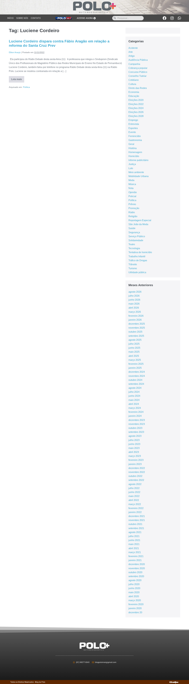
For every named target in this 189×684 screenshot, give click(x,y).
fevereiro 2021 (136, 556)
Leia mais (17, 78)
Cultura (132, 84)
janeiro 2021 (135, 560)
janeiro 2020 (135, 608)
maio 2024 (134, 400)
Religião (132, 216)
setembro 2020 (136, 576)
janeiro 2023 (135, 464)
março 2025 (134, 360)
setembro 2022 (136, 480)
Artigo (131, 56)
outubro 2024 (135, 380)
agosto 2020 (134, 580)
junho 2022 (134, 492)
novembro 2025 (136, 328)
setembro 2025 (136, 336)
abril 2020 (133, 596)
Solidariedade (135, 240)
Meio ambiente (136, 172)
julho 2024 (134, 392)
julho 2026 (134, 296)
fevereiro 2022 (136, 508)
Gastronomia (135, 140)
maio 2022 (134, 496)
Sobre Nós (22, 18)
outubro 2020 (135, 572)
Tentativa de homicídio (140, 252)
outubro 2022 (135, 476)
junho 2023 (134, 444)
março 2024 (134, 408)
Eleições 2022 (136, 104)
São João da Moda (138, 224)
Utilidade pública (137, 272)
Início (10, 18)
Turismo (132, 268)
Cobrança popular (137, 68)
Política (26, 87)
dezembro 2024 (136, 372)
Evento (132, 132)
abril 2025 (133, 356)
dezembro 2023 (136, 420)
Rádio (131, 212)
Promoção (133, 208)
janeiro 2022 (135, 512)
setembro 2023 (136, 432)
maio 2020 (134, 592)
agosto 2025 (134, 340)
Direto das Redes (137, 88)
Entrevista (133, 124)
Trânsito (132, 264)
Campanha (134, 64)
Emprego (133, 120)
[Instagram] (172, 18)
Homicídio (133, 156)
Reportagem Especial (139, 220)
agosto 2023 (134, 436)
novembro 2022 (136, 472)
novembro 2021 (136, 520)
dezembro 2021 (136, 516)
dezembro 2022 (136, 468)
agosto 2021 (134, 532)
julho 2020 (134, 584)
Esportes (133, 128)
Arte (130, 52)
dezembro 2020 (136, 564)
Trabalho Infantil (136, 256)
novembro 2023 (136, 424)
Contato (36, 18)
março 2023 (134, 456)
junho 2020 (134, 588)
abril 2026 (133, 307)
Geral (131, 144)
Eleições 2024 (136, 108)
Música (132, 184)
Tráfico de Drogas (137, 260)
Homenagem (135, 152)
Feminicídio (134, 136)
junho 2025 (134, 348)
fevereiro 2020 (136, 604)
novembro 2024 (136, 376)
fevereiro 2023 (136, 460)
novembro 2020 (136, 568)
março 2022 (134, 504)
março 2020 (134, 600)
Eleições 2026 (136, 112)
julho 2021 (134, 536)
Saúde (131, 228)
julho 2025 (134, 344)
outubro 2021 (135, 524)
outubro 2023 (135, 428)
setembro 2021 (136, 528)
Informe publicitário (138, 160)
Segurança (134, 232)
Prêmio (132, 204)
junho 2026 (134, 300)
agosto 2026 (134, 292)
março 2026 (134, 312)
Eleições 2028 (136, 116)
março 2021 (134, 552)
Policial (132, 196)
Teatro (131, 244)
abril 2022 (133, 500)
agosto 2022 (134, 484)
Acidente (133, 48)
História (132, 148)
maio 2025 (134, 352)
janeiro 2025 (135, 368)
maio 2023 (134, 448)
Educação (133, 96)
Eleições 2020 (136, 100)
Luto (130, 168)
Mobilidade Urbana (138, 176)
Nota (130, 188)
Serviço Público (136, 236)
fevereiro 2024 (136, 412)
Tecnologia (134, 248)
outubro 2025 (135, 332)
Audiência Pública (138, 60)
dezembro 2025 (136, 324)
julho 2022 (134, 488)
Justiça (132, 164)
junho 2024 (134, 396)
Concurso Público (137, 72)
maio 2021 (134, 544)
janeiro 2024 (135, 416)
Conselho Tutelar (137, 76)
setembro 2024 (136, 384)
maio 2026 (134, 303)
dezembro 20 (135, 612)
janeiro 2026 (135, 320)
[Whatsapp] (179, 18)
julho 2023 (134, 440)
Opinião (132, 192)
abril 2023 (133, 452)
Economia (133, 92)
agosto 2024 (134, 388)
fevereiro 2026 (136, 316)
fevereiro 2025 (136, 364)
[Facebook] (164, 18)
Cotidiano (133, 80)
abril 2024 (133, 404)
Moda (131, 180)
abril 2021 (133, 548)
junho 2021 (134, 540)
